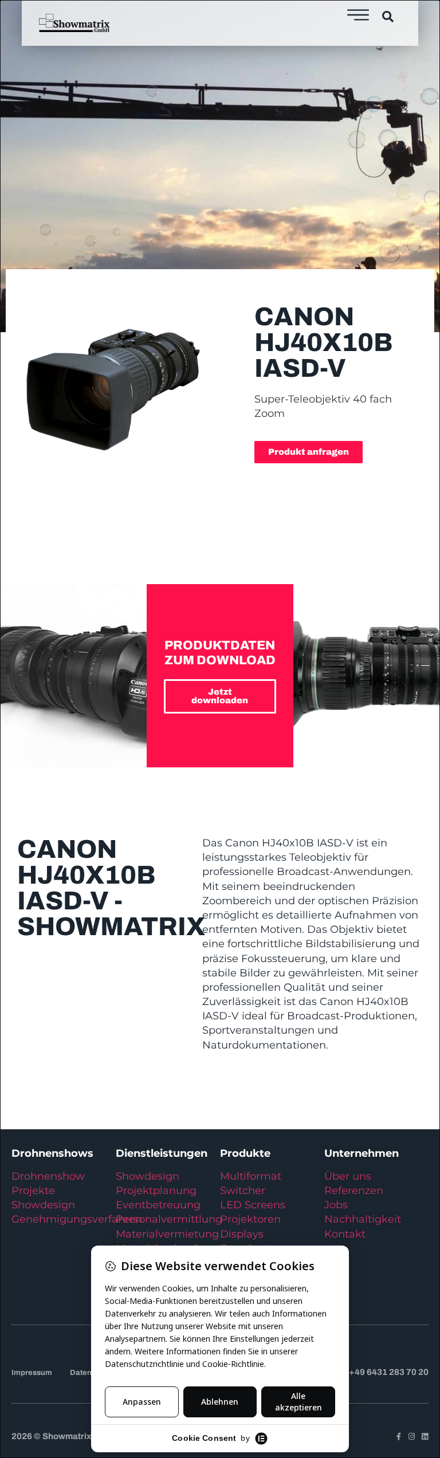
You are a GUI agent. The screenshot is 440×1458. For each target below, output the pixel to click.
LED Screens (252, 1205)
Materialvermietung (169, 1234)
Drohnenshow (48, 1176)
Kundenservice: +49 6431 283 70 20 (355, 1372)
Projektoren (250, 1219)
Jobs (336, 1205)
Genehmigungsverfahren (76, 1219)
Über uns (347, 1176)
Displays (242, 1234)
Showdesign (43, 1205)
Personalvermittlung (169, 1219)
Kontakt (345, 1234)
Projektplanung (156, 1190)
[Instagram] (411, 1436)
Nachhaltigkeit (362, 1219)
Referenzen (353, 1190)
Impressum (31, 1373)
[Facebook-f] (398, 1436)
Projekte (33, 1190)
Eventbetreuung (158, 1205)
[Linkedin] (425, 1436)
